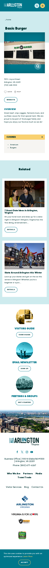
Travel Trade (24, 477)
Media (39, 474)
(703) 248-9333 (10, 85)
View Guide (24, 335)
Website (11, 100)
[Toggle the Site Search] (37, 5)
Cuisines (11, 137)
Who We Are (14, 474)
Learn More (27, 556)
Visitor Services (14, 487)
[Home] (14, 5)
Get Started (24, 402)
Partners (28, 474)
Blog (26, 487)
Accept (24, 562)
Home (8, 20)
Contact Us (37, 487)
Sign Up (24, 368)
